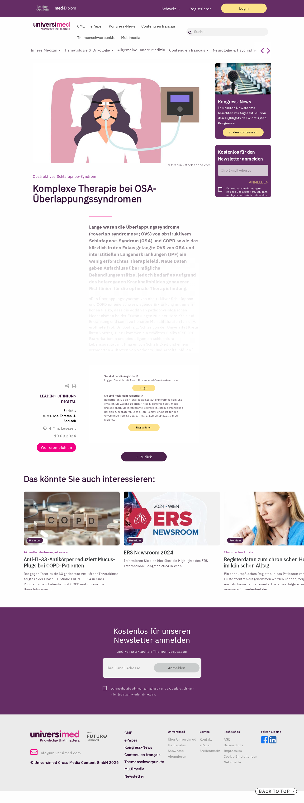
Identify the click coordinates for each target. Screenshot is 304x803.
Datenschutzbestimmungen (243, 188)
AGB (227, 739)
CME (81, 26)
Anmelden (176, 668)
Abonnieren (177, 756)
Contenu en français (158, 26)
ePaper (96, 26)
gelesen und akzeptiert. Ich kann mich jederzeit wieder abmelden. (247, 190)
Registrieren (201, 8)
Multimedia (130, 37)
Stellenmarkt (210, 751)
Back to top (275, 791)
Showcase (176, 751)
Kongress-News (122, 26)
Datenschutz (233, 745)
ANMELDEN (258, 182)
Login (244, 8)
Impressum (233, 751)
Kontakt (206, 739)
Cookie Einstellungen (240, 756)
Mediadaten (177, 745)
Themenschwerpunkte (96, 37)
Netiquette (232, 762)
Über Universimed (182, 739)
